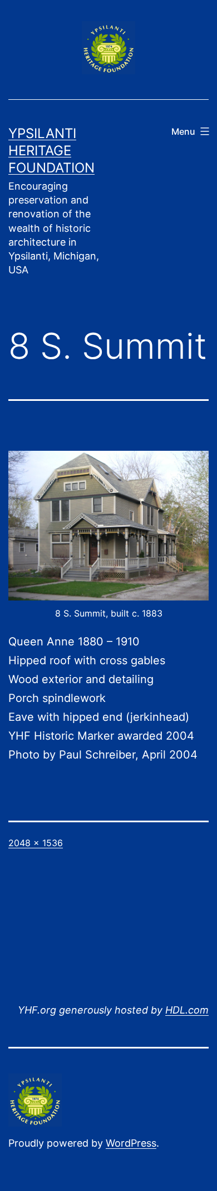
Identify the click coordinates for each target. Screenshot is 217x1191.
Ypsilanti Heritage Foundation (51, 150)
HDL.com (187, 1010)
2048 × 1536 (35, 842)
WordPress (131, 1143)
